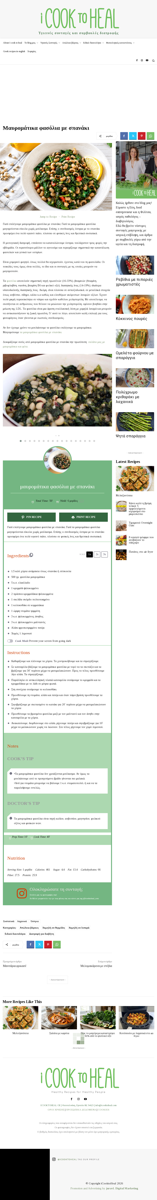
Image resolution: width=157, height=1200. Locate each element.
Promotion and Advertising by (88, 1188)
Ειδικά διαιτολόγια (15, 933)
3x (104, 554)
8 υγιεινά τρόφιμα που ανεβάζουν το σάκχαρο (141, 540)
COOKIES (103, 1109)
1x (89, 554)
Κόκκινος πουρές (131, 318)
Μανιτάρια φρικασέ (14, 965)
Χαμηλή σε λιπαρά (79, 927)
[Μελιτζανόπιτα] (135, 478)
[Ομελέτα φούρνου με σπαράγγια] (135, 338)
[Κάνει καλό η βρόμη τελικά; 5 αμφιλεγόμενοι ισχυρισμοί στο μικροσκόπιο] (121, 506)
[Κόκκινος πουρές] (135, 304)
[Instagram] (141, 60)
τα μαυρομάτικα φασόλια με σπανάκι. (41, 332)
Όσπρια (35, 921)
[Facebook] (136, 60)
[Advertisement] (78, 93)
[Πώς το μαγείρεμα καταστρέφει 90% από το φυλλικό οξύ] (98, 1018)
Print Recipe (68, 216)
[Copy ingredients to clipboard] (31, 555)
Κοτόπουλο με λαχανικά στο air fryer (136, 1034)
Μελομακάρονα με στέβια (96, 965)
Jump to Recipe (48, 216)
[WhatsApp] (150, 136)
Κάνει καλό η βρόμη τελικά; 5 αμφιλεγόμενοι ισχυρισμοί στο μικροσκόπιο (140, 508)
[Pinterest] (142, 136)
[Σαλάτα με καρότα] (59, 1018)
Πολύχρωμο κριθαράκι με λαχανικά (127, 397)
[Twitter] (133, 136)
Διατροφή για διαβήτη (41, 933)
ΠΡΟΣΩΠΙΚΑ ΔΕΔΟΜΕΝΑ (81, 1109)
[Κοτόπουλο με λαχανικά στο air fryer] (136, 1018)
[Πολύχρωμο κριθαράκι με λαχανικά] (135, 377)
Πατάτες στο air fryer (141, 551)
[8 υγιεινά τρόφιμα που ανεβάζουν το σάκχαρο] (121, 540)
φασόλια (11, 280)
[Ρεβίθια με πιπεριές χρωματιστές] (135, 265)
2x (97, 554)
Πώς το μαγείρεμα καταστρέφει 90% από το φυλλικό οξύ (98, 1034)
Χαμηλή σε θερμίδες (54, 927)
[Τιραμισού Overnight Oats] (121, 525)
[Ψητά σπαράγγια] (135, 421)
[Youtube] (147, 60)
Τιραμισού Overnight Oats (140, 524)
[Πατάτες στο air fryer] (121, 554)
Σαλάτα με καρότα (59, 1033)
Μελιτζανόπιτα (124, 495)
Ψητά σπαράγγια (131, 436)
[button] (153, 60)
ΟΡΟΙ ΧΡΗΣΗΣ (56, 1109)
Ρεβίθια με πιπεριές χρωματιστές (134, 282)
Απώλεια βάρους (29, 927)
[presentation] (58, 435)
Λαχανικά (22, 921)
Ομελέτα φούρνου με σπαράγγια (135, 355)
